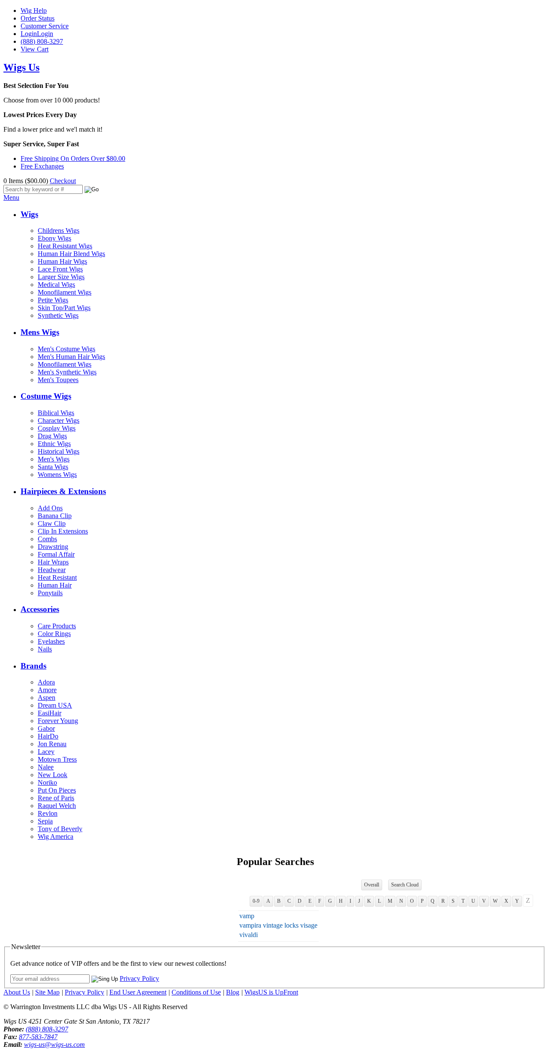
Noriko (47, 782)
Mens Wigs (40, 332)
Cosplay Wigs (56, 428)
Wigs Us (21, 67)
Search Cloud (405, 885)
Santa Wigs (53, 466)
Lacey (46, 751)
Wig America (55, 836)
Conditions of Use (196, 992)
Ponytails (50, 593)
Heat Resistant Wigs (65, 246)
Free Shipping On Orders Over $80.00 (73, 158)
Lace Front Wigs (60, 269)
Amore (47, 689)
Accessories (40, 609)
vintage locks (281, 925)
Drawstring (53, 546)
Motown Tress (57, 759)
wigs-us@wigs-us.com (54, 1044)
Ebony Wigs (54, 238)
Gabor (46, 728)
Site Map (47, 992)
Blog (232, 992)
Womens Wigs (57, 474)
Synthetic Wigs (58, 315)
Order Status (37, 18)
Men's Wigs (53, 459)
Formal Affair (56, 554)
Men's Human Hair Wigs (71, 356)
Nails (45, 649)
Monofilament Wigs (64, 292)
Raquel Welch (57, 805)
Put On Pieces (57, 790)
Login (29, 33)
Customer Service (45, 26)
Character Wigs (58, 420)
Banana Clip (55, 515)
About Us (16, 992)
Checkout (63, 180)
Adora (46, 682)
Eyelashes (51, 641)
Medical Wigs (56, 284)
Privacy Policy (139, 978)
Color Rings (54, 633)
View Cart (34, 49)
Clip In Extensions (63, 531)
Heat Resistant (57, 577)
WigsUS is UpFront (271, 992)
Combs (47, 539)
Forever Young (58, 720)
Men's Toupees (58, 379)
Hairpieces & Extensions (63, 491)
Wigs (29, 214)
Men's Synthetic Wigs (67, 372)
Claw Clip (52, 523)
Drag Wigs (52, 436)
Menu (11, 197)
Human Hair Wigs (62, 261)
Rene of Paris (56, 798)
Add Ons (50, 508)
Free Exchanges (42, 166)
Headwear (52, 569)
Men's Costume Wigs (66, 349)
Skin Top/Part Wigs (64, 307)
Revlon (47, 813)
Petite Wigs (53, 300)
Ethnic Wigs (54, 443)
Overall (371, 885)
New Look (52, 774)
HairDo (48, 736)
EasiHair (49, 713)
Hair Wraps (53, 562)
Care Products (57, 626)
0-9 (256, 901)
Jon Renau (52, 744)
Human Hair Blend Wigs (71, 253)
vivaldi (248, 934)
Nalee (46, 767)
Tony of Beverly (60, 828)
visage (308, 925)
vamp (246, 915)
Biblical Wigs (56, 412)
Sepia (45, 821)
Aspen (46, 697)
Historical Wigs (58, 451)
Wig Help (34, 10)
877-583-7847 (38, 1036)
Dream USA (55, 705)
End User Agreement (137, 992)
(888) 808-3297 (42, 41)
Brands (33, 665)
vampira (250, 925)
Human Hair (55, 585)
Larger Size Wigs (61, 276)
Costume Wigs (46, 396)
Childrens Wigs (58, 230)
